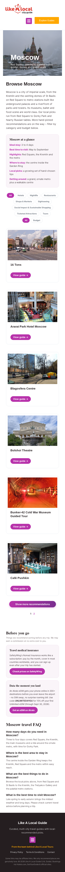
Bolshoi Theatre (21, 450)
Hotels (21, 195)
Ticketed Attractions (27, 213)
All (10, 195)
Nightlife (34, 195)
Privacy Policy (16, 852)
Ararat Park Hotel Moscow (28, 326)
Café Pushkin (19, 578)
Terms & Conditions (35, 852)
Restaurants (50, 195)
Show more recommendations (32, 604)
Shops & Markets (24, 201)
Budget (36, 220)
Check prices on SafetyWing (27, 671)
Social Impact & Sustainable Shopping (32, 207)
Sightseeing (43, 201)
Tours (45, 213)
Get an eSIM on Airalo (24, 710)
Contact (51, 852)
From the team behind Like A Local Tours (32, 846)
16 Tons (15, 264)
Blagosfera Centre (23, 388)
